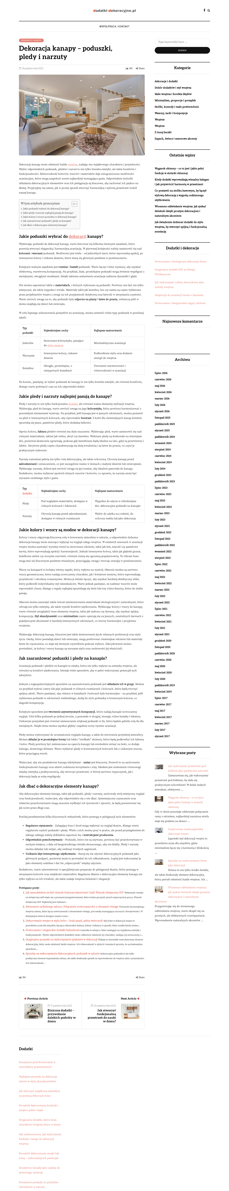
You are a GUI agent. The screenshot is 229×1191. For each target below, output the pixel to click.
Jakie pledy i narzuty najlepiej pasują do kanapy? (48, 212)
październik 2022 (165, 545)
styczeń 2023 (162, 526)
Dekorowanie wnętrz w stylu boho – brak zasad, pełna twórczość (64, 920)
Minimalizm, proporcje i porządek (175, 100)
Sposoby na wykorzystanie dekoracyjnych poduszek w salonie (63, 953)
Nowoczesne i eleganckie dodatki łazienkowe (53, 930)
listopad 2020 (162, 647)
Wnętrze (160, 119)
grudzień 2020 (163, 640)
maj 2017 (160, 710)
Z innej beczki (163, 132)
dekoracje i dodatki (31, 40)
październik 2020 (165, 653)
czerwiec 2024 (163, 456)
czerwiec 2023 (163, 494)
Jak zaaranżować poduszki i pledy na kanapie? (47, 221)
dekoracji (77, 236)
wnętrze (72, 164)
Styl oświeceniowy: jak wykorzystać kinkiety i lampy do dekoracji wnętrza (40, 1139)
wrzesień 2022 (163, 551)
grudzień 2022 (163, 532)
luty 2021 (160, 628)
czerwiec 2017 (163, 704)
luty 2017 (160, 730)
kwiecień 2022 (163, 583)
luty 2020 (160, 679)
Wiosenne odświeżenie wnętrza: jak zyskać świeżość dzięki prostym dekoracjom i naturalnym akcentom (180, 211)
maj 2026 (160, 385)
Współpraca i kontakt (114, 26)
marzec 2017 (162, 723)
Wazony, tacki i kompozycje (171, 113)
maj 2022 (160, 577)
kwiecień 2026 (163, 392)
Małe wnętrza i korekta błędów (173, 94)
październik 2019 (165, 685)
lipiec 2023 (161, 487)
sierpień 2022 (163, 558)
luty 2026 (160, 405)
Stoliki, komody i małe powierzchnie (177, 106)
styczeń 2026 (162, 411)
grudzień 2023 (163, 475)
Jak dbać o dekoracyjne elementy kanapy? (45, 225)
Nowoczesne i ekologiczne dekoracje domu (180, 261)
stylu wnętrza (55, 345)
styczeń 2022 (162, 602)
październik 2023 (165, 481)
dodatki (72, 404)
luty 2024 (160, 468)
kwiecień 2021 (163, 621)
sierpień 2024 (163, 449)
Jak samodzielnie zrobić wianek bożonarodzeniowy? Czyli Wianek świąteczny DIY (75, 892)
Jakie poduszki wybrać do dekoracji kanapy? (46, 208)
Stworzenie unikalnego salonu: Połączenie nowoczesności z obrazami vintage (72, 906)
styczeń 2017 (162, 736)
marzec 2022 (162, 589)
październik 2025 (165, 424)
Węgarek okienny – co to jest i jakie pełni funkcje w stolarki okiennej (186, 802)
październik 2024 (165, 436)
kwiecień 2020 (163, 672)
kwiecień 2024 (163, 462)
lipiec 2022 (161, 564)
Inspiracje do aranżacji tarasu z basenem (179, 295)
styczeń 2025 (162, 430)
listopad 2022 (162, 538)
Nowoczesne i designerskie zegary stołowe (180, 303)
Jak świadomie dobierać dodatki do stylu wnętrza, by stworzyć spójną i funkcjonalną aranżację (181, 226)
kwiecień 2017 (163, 717)
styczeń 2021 (162, 634)
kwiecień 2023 (163, 507)
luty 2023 (160, 519)
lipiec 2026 (161, 373)
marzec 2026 (162, 398)
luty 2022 (160, 596)
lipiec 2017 (161, 698)
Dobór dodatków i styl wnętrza (173, 87)
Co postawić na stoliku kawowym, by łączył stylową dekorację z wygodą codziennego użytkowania (180, 195)
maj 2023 (160, 500)
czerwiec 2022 (163, 570)
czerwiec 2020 (163, 659)
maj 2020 (160, 666)
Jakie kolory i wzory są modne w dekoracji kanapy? (50, 216)
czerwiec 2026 (163, 379)
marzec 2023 (162, 513)
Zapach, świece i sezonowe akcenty (176, 138)
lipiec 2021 (161, 609)
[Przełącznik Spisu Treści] (73, 204)
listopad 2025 (162, 417)
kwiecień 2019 (163, 691)
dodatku (27, 493)
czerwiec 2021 (163, 615)
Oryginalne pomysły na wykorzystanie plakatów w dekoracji (62, 939)
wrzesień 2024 (163, 443)
